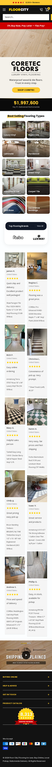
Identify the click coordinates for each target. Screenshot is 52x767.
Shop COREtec (26, 90)
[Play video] (26, 655)
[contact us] (41, 9)
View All (40, 226)
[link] (26, 63)
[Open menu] (4, 10)
